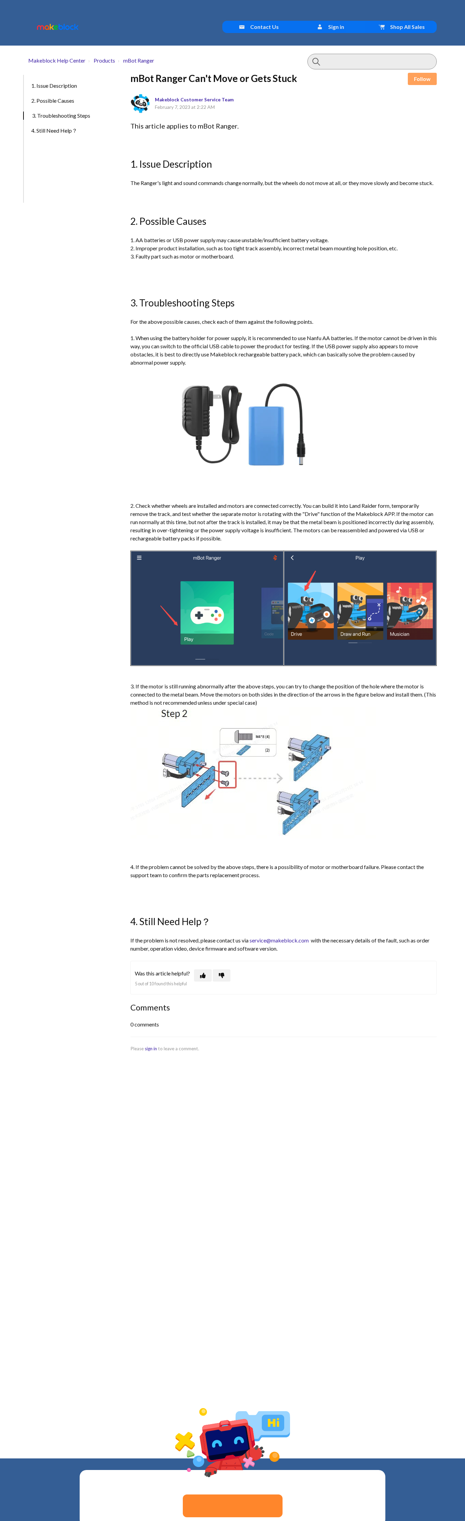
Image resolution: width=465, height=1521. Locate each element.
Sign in (335, 26)
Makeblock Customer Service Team (194, 99)
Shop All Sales (407, 26)
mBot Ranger (138, 60)
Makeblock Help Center (56, 60)
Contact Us (264, 26)
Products (104, 60)
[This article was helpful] (203, 975)
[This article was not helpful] (221, 975)
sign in (151, 1048)
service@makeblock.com (279, 940)
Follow (422, 79)
